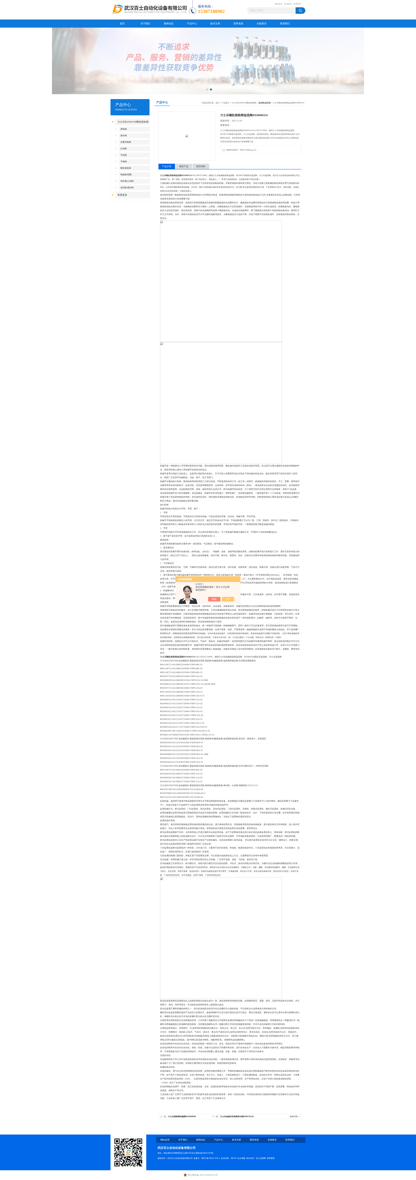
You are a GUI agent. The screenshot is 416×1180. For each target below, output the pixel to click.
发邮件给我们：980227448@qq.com (240, 150)
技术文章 (215, 23)
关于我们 (145, 23)
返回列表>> (295, 1116)
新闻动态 (169, 23)
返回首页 (278, 4)
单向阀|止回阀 (127, 181)
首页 (122, 23)
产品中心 (192, 23)
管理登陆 (270, 1158)
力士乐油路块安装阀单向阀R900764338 (237, 1116)
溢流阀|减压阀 (127, 187)
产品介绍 (166, 166)
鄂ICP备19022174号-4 (211, 1158)
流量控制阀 (125, 142)
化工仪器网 (261, 1158)
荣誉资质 (238, 23)
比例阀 (123, 148)
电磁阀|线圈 (125, 174)
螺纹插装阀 (125, 168)
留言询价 (200, 166)
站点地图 (241, 1158)
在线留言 (288, 4)
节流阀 (123, 155)
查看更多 (122, 195)
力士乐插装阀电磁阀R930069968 (182, 1116)
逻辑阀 (123, 129)
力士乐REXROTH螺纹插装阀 (133, 122)
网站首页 (164, 1140)
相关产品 (183, 166)
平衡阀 (123, 161)
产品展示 (225, 103)
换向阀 (123, 135)
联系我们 (297, 4)
